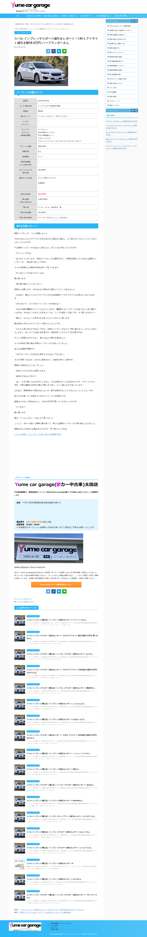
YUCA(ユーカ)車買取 (69, 578)
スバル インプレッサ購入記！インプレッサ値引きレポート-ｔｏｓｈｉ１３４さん (58, 753)
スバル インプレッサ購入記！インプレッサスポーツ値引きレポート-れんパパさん (58, 832)
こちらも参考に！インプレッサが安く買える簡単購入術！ (38, 434)
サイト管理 (54, 925)
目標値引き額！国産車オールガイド (34, 16)
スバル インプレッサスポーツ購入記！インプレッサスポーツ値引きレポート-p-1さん (60, 654)
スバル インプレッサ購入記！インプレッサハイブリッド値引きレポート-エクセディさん (61, 816)
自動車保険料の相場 (115, 70)
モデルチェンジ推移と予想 (117, 79)
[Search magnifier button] (136, 21)
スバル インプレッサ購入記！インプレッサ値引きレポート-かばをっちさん (56, 719)
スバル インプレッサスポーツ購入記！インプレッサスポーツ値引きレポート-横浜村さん (61, 688)
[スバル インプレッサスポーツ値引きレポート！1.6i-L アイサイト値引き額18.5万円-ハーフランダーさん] (59, 51)
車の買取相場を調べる (104, 16)
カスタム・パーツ (115, 101)
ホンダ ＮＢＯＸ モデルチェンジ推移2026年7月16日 (121, 133)
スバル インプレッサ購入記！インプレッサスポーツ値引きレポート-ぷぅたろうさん (59, 848)
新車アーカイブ (114, 105)
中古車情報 (112, 92)
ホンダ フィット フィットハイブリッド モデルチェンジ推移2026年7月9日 (121, 147)
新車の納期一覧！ (86, 16)
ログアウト (54, 927)
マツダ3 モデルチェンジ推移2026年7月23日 (121, 121)
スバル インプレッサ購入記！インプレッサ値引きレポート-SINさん (53, 769)
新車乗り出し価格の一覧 (69, 16)
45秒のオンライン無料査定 (57, 218)
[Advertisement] (32, 455)
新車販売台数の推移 (115, 57)
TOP (17, 16)
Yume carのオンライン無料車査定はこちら (55, 584)
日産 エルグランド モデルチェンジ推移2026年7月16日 (121, 140)
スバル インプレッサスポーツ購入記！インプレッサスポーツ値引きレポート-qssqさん (60, 785)
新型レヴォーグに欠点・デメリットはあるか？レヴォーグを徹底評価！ (46, 912)
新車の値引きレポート (116, 83)
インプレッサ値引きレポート (25, 601)
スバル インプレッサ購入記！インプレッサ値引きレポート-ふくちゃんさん (56, 704)
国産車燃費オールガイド (117, 65)
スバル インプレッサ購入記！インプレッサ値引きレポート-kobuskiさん (55, 800)
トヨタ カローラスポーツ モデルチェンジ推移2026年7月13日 (121, 126)
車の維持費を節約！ (115, 74)
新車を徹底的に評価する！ (52, 16)
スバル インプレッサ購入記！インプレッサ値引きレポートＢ (50, 863)
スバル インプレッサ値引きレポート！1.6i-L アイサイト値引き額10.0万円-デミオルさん (52, 910)
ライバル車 (112, 88)
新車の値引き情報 (120, 16)
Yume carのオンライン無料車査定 (120, 26)
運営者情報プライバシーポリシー (61, 923)
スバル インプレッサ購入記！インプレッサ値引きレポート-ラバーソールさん (57, 620)
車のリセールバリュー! (116, 52)
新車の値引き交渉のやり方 (117, 39)
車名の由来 (112, 96)
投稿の (54, 929)
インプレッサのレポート (24, 599)
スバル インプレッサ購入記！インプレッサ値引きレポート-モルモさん (54, 879)
